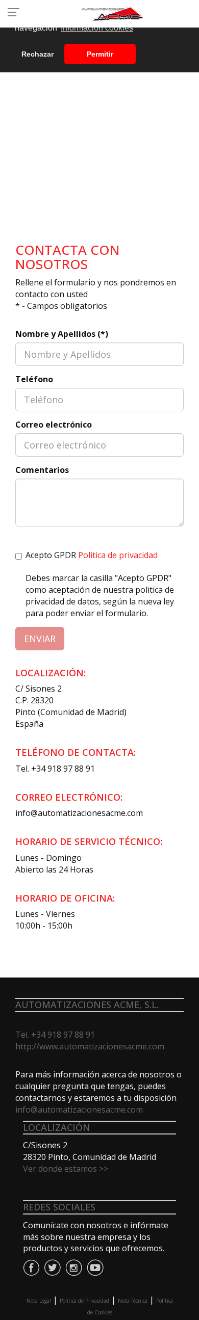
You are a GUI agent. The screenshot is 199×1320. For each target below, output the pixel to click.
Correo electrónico (53, 424)
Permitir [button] (100, 54)
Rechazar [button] (37, 54)
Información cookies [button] (97, 27)
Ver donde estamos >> (65, 1168)
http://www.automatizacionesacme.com (89, 1046)
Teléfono (34, 379)
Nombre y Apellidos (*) (61, 333)
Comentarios (42, 470)
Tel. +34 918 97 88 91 (55, 768)
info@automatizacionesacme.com (79, 813)
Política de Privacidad (84, 1300)
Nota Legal (39, 1300)
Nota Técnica (132, 1300)
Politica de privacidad (118, 555)
